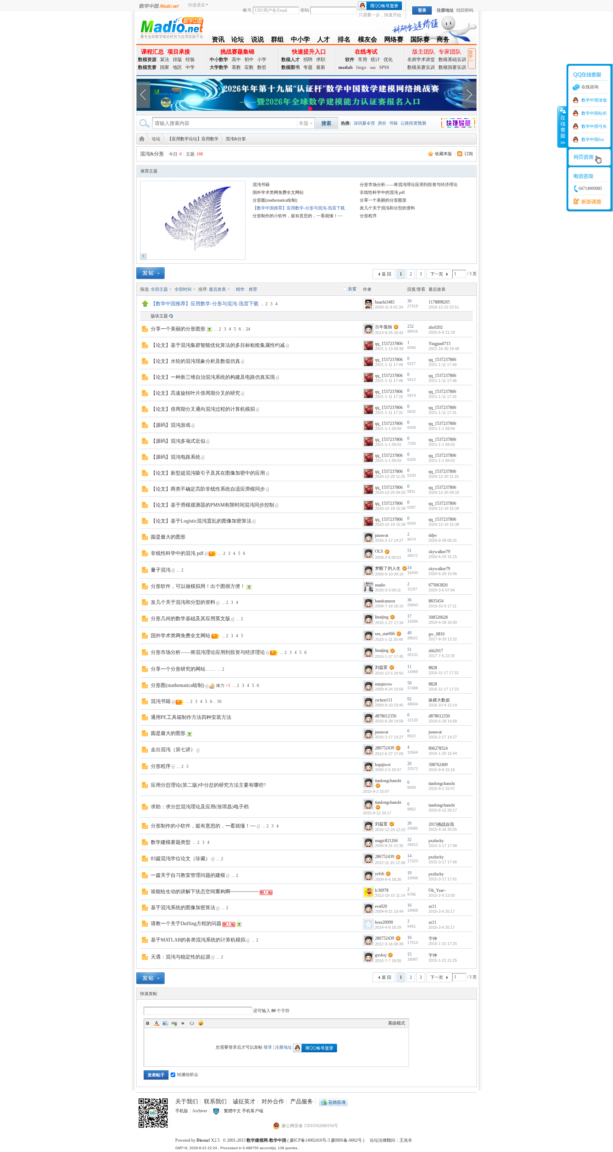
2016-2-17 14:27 (443, 737)
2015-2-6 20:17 (442, 911)
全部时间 (183, 289)
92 (409, 699)
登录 (268, 1047)
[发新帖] (150, 273)
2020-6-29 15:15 (443, 557)
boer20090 (384, 922)
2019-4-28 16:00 (443, 622)
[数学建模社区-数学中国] (172, 27)
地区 (177, 67)
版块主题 (159, 315)
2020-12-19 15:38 (444, 524)
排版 (177, 59)
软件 (349, 59)
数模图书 (290, 67)
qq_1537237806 (389, 343)
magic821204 (386, 840)
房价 (382, 123)
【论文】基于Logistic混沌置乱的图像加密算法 (201, 521)
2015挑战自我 (441, 824)
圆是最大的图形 (168, 537)
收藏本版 (443, 153)
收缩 (562, 127)
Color (156, 1023)
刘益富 (381, 667)
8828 (433, 667)
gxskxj (380, 954)
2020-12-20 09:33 (444, 492)
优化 (388, 59)
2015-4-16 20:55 (443, 829)
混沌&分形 (236, 138)
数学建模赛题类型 (170, 842)
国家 (164, 67)
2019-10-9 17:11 (443, 606)
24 (248, 329)
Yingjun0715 (440, 343)
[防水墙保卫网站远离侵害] (216, 1110)
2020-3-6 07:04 (442, 590)
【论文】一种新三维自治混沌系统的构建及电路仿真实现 (213, 377)
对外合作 (272, 1101)
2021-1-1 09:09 (442, 428)
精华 (240, 289)
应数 (249, 67)
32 (409, 839)
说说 (257, 40)
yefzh (379, 873)
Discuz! (203, 1140)
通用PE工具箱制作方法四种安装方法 (191, 717)
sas (373, 67)
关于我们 (186, 1101)
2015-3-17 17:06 (443, 862)
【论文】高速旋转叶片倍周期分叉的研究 (195, 393)
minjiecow (383, 684)
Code (191, 1023)
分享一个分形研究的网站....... (183, 669)
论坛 (237, 40)
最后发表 (217, 289)
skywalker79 (439, 551)
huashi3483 (384, 302)
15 (409, 954)
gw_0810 (436, 634)
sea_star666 (385, 633)
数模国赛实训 (452, 67)
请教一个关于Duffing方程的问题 (186, 923)
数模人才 (290, 59)
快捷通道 (196, 4)
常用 (362, 59)
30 (409, 301)
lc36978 (381, 890)
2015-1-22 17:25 (443, 943)
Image (165, 1023)
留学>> (470, 56)
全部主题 (159, 289)
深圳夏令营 (364, 123)
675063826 (438, 585)
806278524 (438, 748)
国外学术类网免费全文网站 (278, 192)
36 (409, 599)
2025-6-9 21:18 (442, 332)
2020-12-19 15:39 (444, 508)
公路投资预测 (413, 123)
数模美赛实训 (421, 67)
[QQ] (333, 1101)
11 (409, 666)
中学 (190, 67)
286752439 (384, 748)
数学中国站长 (594, 113)
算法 (164, 59)
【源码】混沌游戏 (170, 425)
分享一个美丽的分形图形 (383, 200)
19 (409, 872)
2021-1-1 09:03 (442, 444)
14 (409, 567)
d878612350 (385, 716)
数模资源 (147, 59)
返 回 (386, 274)
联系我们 (215, 1101)
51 (409, 550)
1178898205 (439, 302)
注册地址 (445, 10)
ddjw (433, 535)
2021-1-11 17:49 (443, 364)
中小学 (300, 40)
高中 (236, 59)
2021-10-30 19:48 (444, 348)
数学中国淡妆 (594, 100)
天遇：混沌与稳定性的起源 (180, 957)
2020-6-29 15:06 (443, 574)
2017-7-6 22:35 (442, 656)
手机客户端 (252, 1110)
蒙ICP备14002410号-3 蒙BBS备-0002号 (326, 1140)
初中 (249, 59)
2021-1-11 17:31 (443, 412)
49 (409, 632)
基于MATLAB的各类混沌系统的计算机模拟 (198, 940)
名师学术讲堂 (421, 59)
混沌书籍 (261, 184)
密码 (304, 10)
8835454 (436, 601)
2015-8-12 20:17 (443, 810)
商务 (443, 40)
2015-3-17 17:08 (443, 845)
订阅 (468, 153)
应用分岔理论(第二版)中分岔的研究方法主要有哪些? (208, 785)
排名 (344, 40)
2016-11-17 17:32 (444, 673)
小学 (261, 59)
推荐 (253, 289)
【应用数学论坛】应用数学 (193, 138)
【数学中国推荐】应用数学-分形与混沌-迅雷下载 (299, 208)
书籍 (393, 123)
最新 (320, 67)
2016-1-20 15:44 (443, 753)
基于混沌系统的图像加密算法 (183, 907)
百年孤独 (383, 326)
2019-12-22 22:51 (444, 307)
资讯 (218, 40)
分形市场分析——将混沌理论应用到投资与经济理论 (409, 184)
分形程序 (368, 215)
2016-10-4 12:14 (443, 705)
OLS (379, 551)
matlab (345, 67)
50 (409, 683)
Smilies (200, 1023)
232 (410, 326)
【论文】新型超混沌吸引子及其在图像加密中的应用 (208, 473)
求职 (320, 59)
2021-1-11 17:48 (443, 380)
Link (174, 1023)
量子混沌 (161, 570)
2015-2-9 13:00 (442, 895)
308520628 (438, 617)
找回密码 (464, 10)
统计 (375, 59)
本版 (304, 123)
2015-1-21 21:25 (443, 960)
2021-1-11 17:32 (443, 396)
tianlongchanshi (388, 780)
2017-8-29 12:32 (443, 639)
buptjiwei (383, 764)
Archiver (199, 1110)
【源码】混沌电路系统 (175, 457)
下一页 (436, 274)
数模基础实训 (452, 59)
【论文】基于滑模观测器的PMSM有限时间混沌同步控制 (212, 505)
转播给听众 (187, 1074)
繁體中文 (232, 1110)
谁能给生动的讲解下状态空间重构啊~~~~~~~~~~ (205, 891)
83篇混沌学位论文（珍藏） (180, 858)
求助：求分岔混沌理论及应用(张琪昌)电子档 (200, 806)
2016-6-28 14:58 (443, 721)
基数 (236, 67)
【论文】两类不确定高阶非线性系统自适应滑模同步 (208, 489)
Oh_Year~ (437, 890)
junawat (381, 535)
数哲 (261, 67)
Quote (183, 1023)
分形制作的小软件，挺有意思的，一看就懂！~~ (298, 215)
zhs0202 (436, 327)
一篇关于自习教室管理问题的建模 (188, 875)
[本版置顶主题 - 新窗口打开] (145, 303)
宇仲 (433, 938)
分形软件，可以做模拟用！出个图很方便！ (198, 586)
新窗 (352, 288)
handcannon (385, 601)
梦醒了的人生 (388, 568)
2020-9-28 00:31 (443, 540)
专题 (308, 67)
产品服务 (301, 1101)
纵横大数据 (439, 700)
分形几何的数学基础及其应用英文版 (190, 618)
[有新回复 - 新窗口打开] (145, 328)
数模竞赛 (147, 67)
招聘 (308, 59)
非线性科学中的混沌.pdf (382, 192)
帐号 (247, 10)
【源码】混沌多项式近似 (178, 441)
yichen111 (383, 700)
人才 (323, 40)
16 (409, 905)
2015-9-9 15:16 (442, 770)
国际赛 (420, 40)
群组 (277, 40)
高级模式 (396, 1023)
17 (409, 616)
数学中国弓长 (594, 126)
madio (380, 585)
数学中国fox (592, 139)
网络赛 (393, 40)
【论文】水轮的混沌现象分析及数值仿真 (195, 361)
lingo (361, 67)
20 (409, 763)
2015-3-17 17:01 (443, 879)
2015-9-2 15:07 (442, 788)
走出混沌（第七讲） (173, 749)
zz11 (432, 906)
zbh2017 (436, 650)
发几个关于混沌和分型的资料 (387, 208)
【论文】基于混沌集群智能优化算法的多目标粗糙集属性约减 (218, 345)
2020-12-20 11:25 (444, 476)
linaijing (381, 617)
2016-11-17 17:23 (444, 689)
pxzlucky (436, 840)
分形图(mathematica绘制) (275, 200)
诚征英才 (244, 1101)
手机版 (181, 1110)
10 (219, 701)
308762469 (438, 764)
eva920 (381, 906)
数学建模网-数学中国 (266, 1140)
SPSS (384, 67)
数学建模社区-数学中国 (140, 138)
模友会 (367, 40)
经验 (190, 59)
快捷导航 (462, 123)
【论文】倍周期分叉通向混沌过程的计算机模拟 (203, 409)
